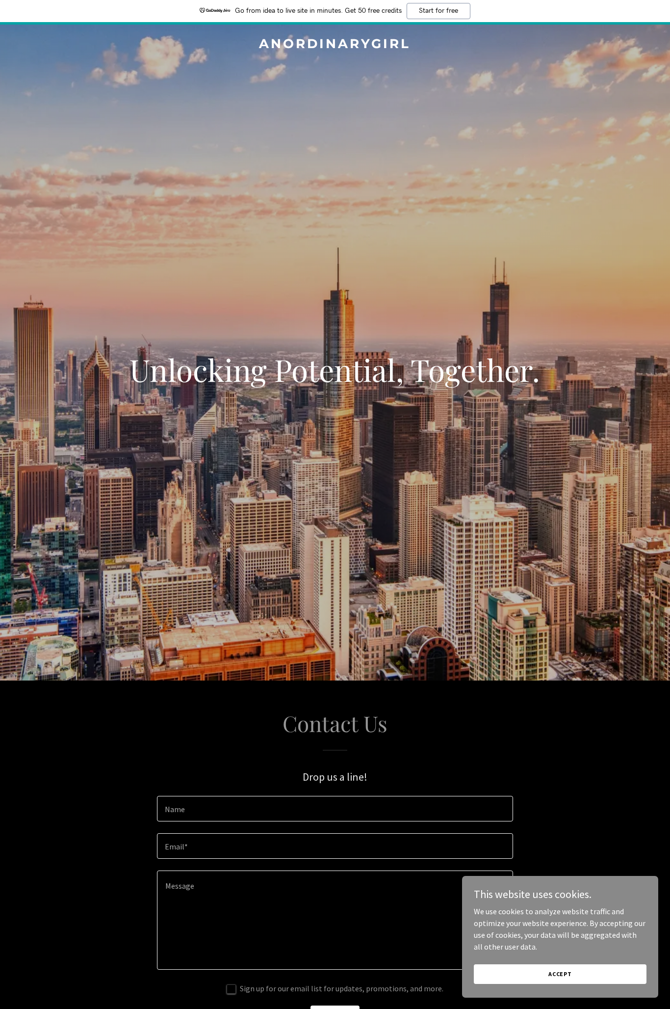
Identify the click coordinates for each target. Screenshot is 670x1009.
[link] (335, 45)
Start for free (438, 10)
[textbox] (335, 808)
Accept (560, 974)
